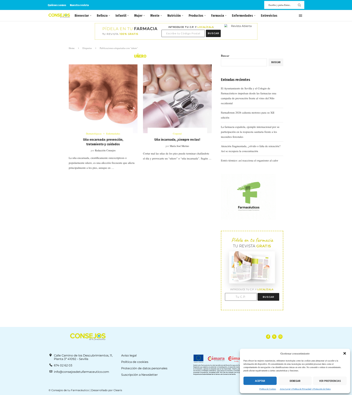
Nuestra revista (79, 5)
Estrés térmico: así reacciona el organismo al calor (249, 160)
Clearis (117, 390)
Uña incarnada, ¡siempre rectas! (177, 140)
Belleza (102, 16)
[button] (344, 353)
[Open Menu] (300, 15)
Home (72, 48)
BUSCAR (213, 33)
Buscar (225, 56)
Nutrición (174, 16)
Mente (155, 16)
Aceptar (260, 381)
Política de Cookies (267, 388)
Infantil (120, 16)
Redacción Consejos (105, 150)
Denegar (295, 381)
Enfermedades (242, 16)
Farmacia (217, 16)
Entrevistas (269, 16)
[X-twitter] (274, 336)
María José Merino (179, 146)
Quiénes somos (57, 5)
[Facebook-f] (268, 336)
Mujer (138, 16)
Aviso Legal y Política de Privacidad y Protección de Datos (305, 388)
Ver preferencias (330, 381)
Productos (196, 16)
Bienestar (82, 16)
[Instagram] (280, 336)
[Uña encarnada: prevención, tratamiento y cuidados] (103, 98)
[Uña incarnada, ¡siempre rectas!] (177, 98)
